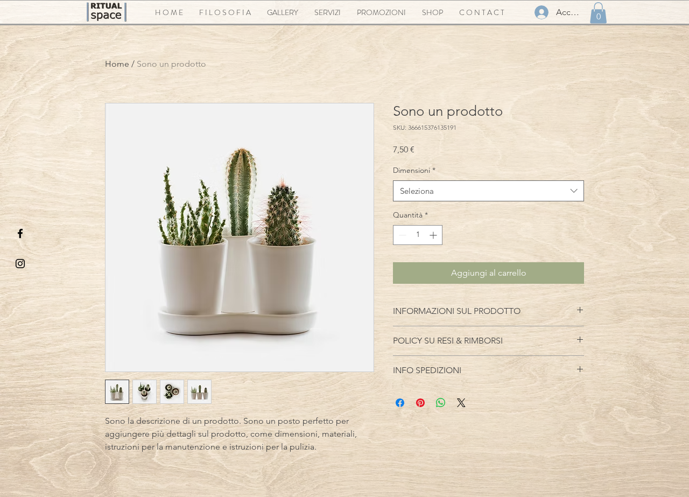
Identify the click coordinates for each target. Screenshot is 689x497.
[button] (598, 12)
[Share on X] (461, 402)
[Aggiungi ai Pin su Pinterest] (420, 402)
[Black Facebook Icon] (20, 233)
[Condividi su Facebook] (399, 402)
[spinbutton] (417, 235)
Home (117, 64)
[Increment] (434, 235)
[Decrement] (401, 235)
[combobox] (488, 190)
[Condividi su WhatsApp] (440, 402)
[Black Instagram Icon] (20, 263)
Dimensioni (414, 170)
